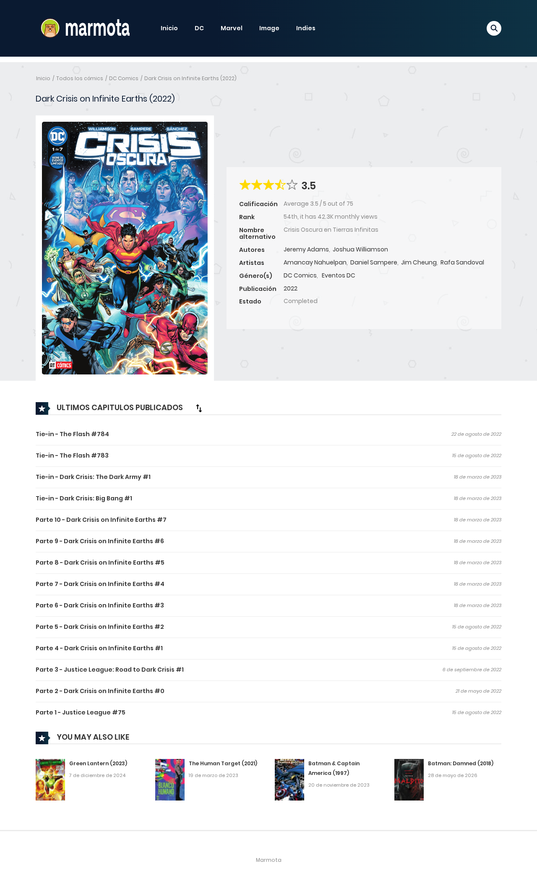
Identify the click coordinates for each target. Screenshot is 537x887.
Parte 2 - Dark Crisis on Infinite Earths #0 (100, 691)
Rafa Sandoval (462, 262)
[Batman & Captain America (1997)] (289, 779)
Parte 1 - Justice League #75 (80, 712)
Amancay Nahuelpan (315, 262)
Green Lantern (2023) (98, 763)
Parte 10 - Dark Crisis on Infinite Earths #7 (101, 519)
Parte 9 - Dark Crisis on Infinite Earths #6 (100, 541)
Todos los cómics (79, 78)
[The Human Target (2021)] (170, 779)
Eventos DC (338, 275)
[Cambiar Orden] (199, 408)
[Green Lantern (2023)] (50, 779)
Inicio (169, 28)
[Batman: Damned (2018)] (409, 779)
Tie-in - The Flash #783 (72, 455)
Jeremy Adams (306, 249)
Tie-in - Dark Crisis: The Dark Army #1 (93, 477)
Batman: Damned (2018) (460, 763)
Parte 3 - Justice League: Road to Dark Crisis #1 (110, 669)
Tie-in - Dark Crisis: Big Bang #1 (84, 498)
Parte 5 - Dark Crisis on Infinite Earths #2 (100, 627)
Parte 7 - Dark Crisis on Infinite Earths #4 (100, 584)
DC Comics (123, 78)
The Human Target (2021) (223, 763)
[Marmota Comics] (84, 28)
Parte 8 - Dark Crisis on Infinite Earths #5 (100, 562)
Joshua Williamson (360, 249)
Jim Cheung (419, 262)
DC (199, 28)
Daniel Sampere (373, 262)
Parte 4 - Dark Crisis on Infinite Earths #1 (99, 648)
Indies (305, 28)
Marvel (231, 28)
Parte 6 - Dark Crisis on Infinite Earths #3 (100, 605)
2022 (290, 288)
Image (269, 28)
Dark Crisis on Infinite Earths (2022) (190, 78)
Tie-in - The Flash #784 (72, 434)
